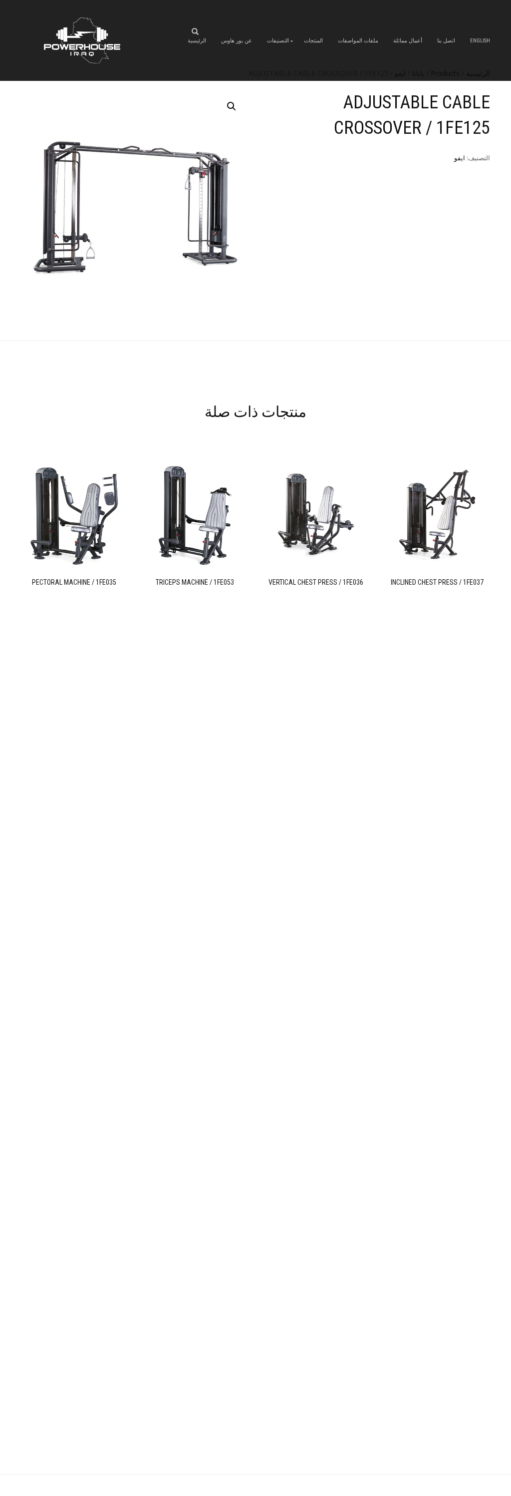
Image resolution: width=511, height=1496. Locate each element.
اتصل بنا (446, 40)
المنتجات (313, 40)
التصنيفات (278, 40)
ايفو (459, 157)
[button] (232, 106)
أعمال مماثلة (407, 40)
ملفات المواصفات (358, 40)
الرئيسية (197, 40)
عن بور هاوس (236, 40)
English (480, 40)
